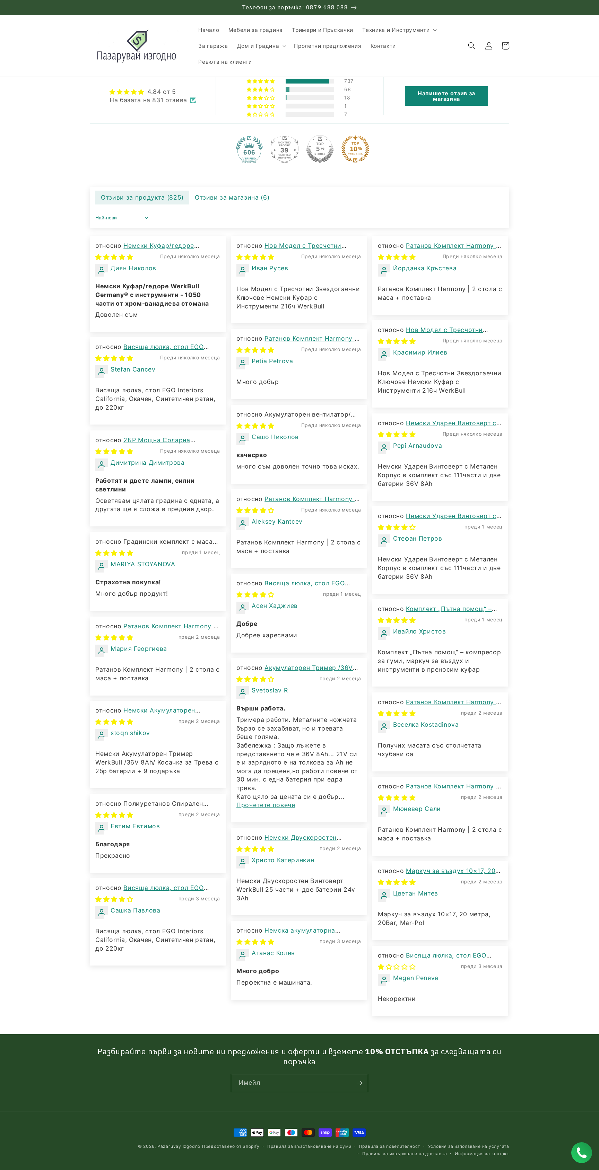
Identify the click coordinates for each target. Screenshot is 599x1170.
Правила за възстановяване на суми (309, 1146)
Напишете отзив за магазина (446, 96)
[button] (399, 30)
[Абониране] (359, 1083)
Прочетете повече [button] (265, 805)
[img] (153, 92)
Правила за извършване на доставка (404, 1153)
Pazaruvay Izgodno (178, 1146)
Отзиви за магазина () (232, 197)
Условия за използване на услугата (468, 1146)
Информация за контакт (482, 1153)
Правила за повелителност (389, 1146)
